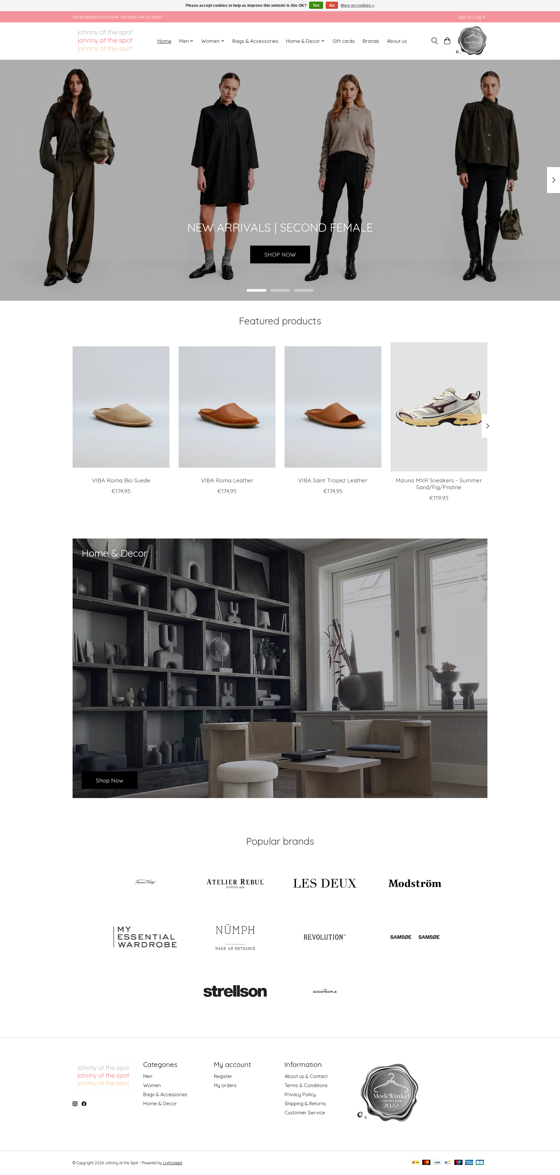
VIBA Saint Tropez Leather (333, 479)
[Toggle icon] (434, 41)
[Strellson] (234, 991)
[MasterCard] (426, 1163)
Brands (371, 41)
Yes (316, 5)
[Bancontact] (448, 1163)
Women (152, 1085)
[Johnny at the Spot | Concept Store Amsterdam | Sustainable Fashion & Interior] (105, 41)
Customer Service (305, 1112)
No (331, 5)
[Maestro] (458, 1163)
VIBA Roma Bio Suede (121, 479)
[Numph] (234, 937)
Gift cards (343, 41)
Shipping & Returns (305, 1103)
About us (397, 41)
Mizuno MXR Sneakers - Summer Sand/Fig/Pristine (439, 483)
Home (164, 41)
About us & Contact (306, 1076)
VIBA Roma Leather (227, 479)
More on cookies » (357, 5)
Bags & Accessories (255, 41)
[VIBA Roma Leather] (227, 406)
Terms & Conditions (306, 1085)
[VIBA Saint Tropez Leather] (333, 406)
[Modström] (414, 884)
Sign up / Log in (471, 17)
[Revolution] (325, 937)
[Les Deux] (325, 884)
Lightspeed (172, 1162)
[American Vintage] (145, 884)
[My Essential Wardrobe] (145, 937)
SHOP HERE (280, 254)
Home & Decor (160, 1103)
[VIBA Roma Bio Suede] (121, 406)
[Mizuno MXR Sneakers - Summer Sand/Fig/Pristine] (439, 406)
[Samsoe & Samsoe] (414, 937)
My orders (225, 1085)
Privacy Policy (300, 1094)
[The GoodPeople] (325, 991)
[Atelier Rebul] (234, 884)
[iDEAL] (416, 1163)
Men (147, 1076)
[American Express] (469, 1163)
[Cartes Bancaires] (480, 1163)
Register (223, 1076)
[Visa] (437, 1163)
